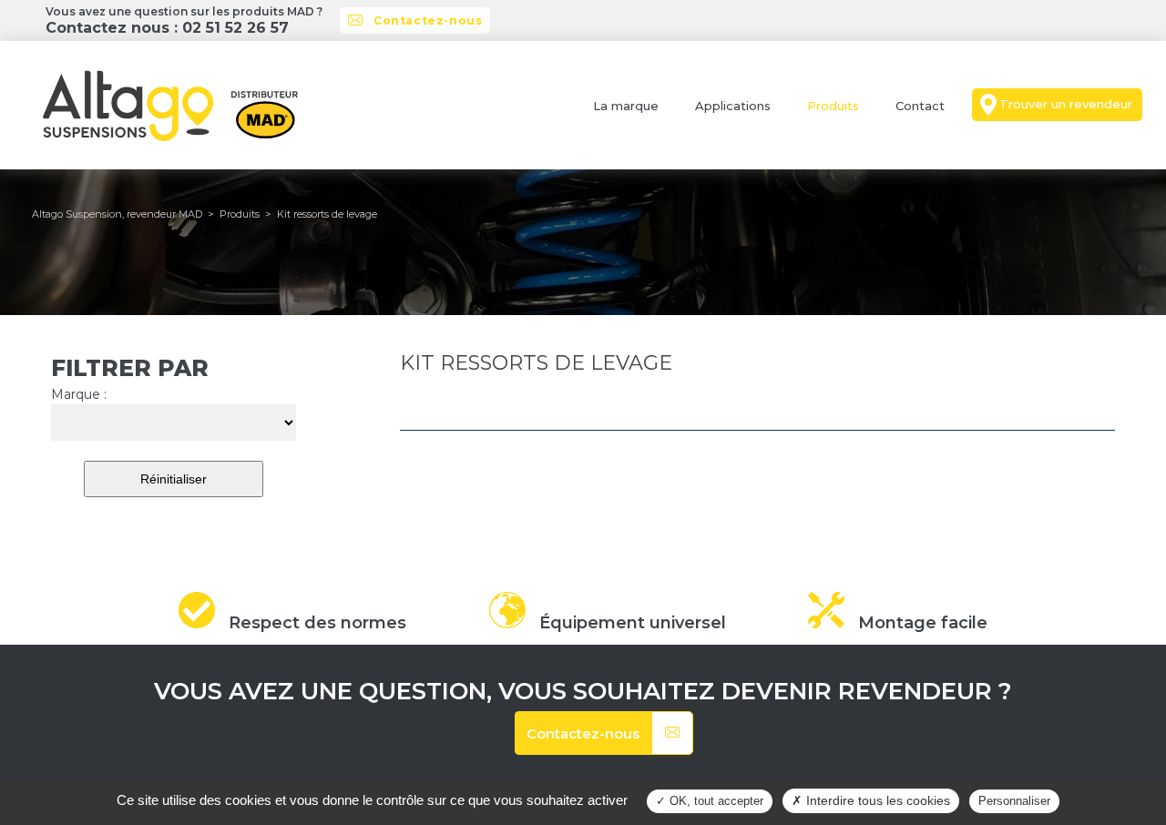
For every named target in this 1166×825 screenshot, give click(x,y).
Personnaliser (1014, 801)
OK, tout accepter (714, 801)
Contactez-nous (427, 20)
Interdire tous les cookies (876, 800)
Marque (79, 394)
